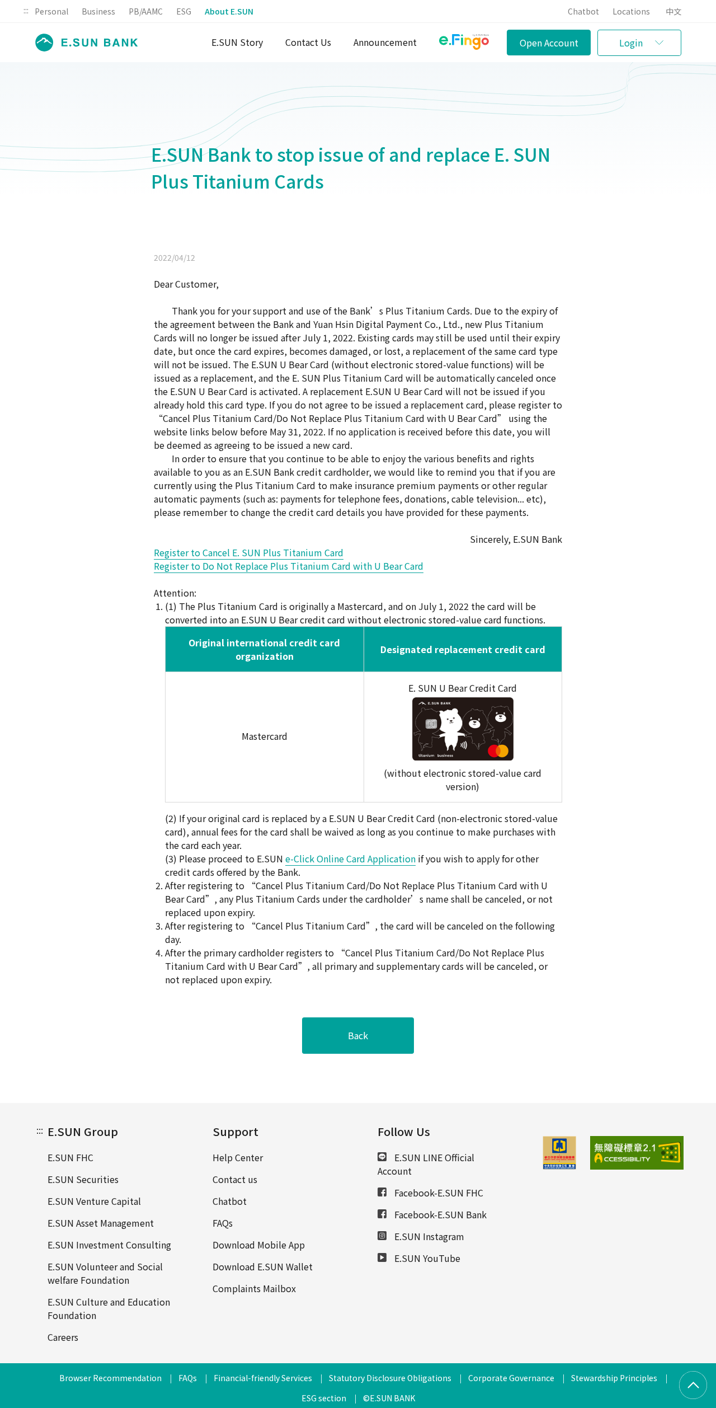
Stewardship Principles (614, 1377)
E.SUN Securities (83, 1179)
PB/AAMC (146, 11)
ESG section (324, 1398)
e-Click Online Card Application (350, 858)
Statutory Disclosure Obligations (390, 1377)
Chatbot (583, 11)
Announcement (385, 42)
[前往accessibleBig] (605, 1153)
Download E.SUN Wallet (263, 1266)
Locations (631, 11)
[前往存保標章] (559, 1165)
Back (358, 1035)
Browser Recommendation (110, 1377)
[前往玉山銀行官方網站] (83, 43)
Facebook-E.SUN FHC (437, 1192)
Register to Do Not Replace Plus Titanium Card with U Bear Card (288, 565)
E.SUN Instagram (428, 1236)
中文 (673, 11)
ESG (183, 11)
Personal (51, 11)
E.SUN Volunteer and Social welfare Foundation (105, 1273)
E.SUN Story (237, 42)
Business (98, 11)
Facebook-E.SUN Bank (439, 1214)
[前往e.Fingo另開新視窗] (464, 43)
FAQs (223, 1222)
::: (26, 10)
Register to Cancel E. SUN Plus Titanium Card (248, 552)
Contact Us (308, 42)
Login (631, 42)
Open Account (549, 42)
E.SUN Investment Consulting (109, 1244)
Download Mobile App (259, 1244)
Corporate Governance (511, 1377)
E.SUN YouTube (426, 1258)
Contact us (235, 1179)
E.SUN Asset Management (101, 1222)
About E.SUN (229, 11)
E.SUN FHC (70, 1157)
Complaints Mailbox (254, 1288)
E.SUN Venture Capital (94, 1201)
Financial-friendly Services (263, 1377)
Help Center (238, 1157)
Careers (63, 1337)
